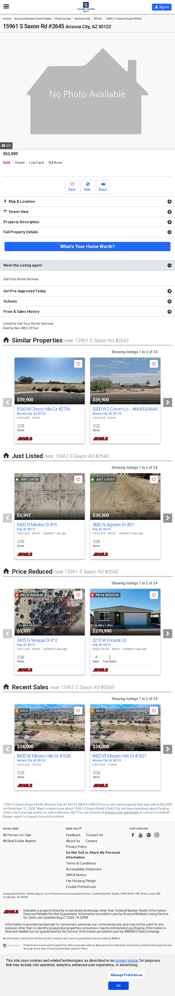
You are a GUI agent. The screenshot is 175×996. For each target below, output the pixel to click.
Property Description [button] (21, 222)
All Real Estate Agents (19, 841)
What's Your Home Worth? (87, 246)
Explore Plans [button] (79, 948)
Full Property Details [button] (20, 232)
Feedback (73, 835)
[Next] (167, 402)
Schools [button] (10, 301)
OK (118, 986)
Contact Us (94, 835)
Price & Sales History (21, 311)
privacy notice (127, 960)
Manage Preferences (127, 975)
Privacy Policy (76, 847)
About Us (73, 841)
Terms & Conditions (81, 863)
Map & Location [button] (21, 201)
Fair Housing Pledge (81, 881)
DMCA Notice (76, 875)
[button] (162, 7)
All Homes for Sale (17, 835)
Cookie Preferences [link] (81, 887)
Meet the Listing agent (22, 265)
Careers (92, 841)
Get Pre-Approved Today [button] (24, 291)
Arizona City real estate (122, 812)
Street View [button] (18, 212)
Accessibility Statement (83, 869)
